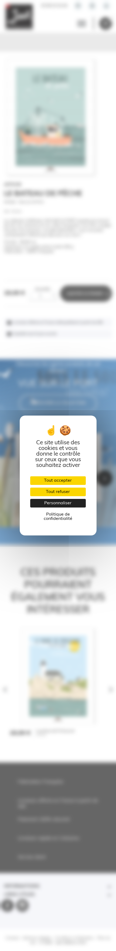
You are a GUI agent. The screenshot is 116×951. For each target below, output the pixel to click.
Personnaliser (57, 503)
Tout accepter (58, 480)
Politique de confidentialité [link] (58, 516)
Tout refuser (58, 492)
